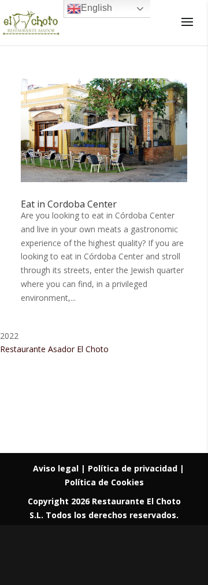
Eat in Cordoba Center (69, 204)
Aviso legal (57, 468)
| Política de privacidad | (132, 468)
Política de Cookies (104, 482)
